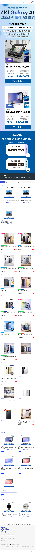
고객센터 (9, 524)
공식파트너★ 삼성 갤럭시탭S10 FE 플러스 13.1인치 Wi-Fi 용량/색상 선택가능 (8, 469)
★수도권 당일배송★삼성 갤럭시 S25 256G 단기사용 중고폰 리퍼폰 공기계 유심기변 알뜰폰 (8, 334)
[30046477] (26, 304)
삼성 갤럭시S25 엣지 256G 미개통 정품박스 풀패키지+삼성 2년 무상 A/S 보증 (8, 290)
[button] (33, 3)
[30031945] (26, 282)
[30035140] (9, 238)
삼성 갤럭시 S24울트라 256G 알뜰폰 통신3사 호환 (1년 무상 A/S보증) (8, 313)
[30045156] (26, 326)
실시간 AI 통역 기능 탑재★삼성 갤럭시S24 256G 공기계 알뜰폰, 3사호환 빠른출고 (8, 246)
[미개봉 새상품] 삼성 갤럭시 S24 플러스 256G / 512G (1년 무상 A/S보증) (8, 379)
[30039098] (9, 506)
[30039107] (26, 439)
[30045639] (26, 392)
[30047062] (9, 326)
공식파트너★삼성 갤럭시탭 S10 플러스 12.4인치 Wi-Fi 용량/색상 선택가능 (8, 448)
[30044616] (9, 414)
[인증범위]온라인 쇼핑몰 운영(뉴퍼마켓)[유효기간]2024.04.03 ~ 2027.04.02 (5, 544)
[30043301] (26, 260)
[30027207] (9, 439)
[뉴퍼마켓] (3, 1)
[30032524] (9, 213)
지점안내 (12, 524)
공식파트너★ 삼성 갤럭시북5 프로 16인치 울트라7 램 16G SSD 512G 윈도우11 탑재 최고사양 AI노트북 (8, 222)
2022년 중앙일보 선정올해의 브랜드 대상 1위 (13, 544)
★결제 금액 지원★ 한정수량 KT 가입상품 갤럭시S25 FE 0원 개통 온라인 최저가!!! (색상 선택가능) (26, 400)
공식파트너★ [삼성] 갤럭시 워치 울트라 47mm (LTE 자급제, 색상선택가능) (26, 515)
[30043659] (26, 348)
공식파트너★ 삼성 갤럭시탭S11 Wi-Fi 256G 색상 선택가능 (25, 468)
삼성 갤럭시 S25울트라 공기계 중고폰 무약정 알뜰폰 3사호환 (26, 268)
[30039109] (9, 460)
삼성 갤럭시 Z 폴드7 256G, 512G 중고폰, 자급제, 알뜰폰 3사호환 (26, 335)
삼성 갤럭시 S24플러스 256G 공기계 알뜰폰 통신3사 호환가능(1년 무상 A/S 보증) (26, 290)
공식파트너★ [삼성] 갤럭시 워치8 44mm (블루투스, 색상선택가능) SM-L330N (9, 515)
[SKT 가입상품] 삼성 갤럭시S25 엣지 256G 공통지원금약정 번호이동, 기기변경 (8, 422)
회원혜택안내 (21, 524)
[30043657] (26, 370)
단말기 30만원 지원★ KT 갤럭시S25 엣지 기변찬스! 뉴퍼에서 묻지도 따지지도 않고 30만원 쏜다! (26, 422)
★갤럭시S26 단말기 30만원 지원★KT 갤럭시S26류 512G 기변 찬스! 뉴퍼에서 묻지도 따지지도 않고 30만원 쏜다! (8, 400)
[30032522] (9, 192)
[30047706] (9, 282)
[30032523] (26, 192)
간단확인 (7, 533)
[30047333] (26, 238)
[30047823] (26, 414)
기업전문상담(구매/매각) (27, 524)
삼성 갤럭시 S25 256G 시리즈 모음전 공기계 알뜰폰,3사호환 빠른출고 (8, 268)
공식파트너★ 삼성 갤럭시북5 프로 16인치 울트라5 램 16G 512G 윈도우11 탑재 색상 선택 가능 (26, 201)
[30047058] (9, 260)
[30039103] (26, 506)
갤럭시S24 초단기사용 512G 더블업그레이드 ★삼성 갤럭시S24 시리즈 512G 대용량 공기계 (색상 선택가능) (26, 246)
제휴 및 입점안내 (16, 524)
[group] (2, 3)
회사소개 (5, 524)
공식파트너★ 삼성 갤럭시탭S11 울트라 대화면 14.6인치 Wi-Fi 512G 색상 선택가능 (9, 490)
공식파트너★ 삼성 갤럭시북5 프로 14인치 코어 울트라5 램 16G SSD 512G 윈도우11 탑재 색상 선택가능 (9, 201)
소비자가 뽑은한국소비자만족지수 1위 (19, 544)
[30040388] (26, 460)
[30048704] (9, 348)
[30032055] (9, 304)
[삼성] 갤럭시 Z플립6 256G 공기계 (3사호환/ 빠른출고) (25, 312)
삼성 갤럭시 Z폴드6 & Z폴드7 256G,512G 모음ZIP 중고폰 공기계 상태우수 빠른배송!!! (8, 357)
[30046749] (9, 392)
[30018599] (9, 370)
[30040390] (9, 482)
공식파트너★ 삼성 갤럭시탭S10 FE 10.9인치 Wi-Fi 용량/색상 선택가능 (26, 448)
